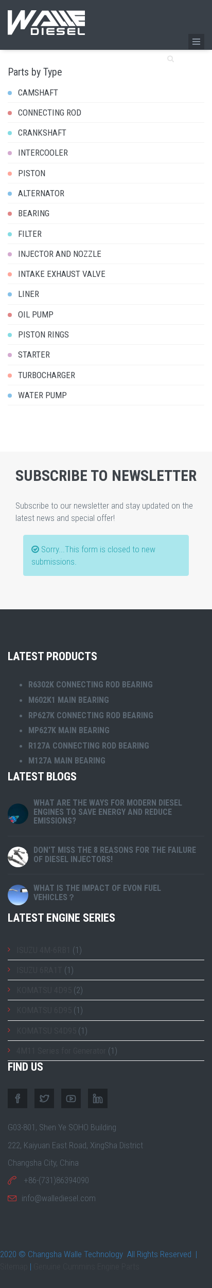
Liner (28, 294)
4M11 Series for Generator (61, 1051)
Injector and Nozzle (59, 254)
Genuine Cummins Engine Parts (86, 1266)
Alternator (41, 193)
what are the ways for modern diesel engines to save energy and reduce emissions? (107, 812)
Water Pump (42, 395)
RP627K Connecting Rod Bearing (90, 715)
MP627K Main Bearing (69, 730)
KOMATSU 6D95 (44, 1010)
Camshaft (38, 92)
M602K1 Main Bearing (68, 700)
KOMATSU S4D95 (46, 1030)
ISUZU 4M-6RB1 (43, 950)
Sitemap (14, 1266)
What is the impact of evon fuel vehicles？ (97, 892)
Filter (30, 234)
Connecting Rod (49, 112)
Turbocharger (46, 375)
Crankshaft (42, 132)
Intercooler (43, 152)
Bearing (33, 213)
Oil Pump (36, 314)
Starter (34, 354)
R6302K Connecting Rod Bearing (90, 684)
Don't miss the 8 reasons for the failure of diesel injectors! (114, 854)
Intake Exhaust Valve (61, 274)
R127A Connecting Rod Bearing (88, 746)
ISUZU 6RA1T (39, 970)
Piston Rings (43, 334)
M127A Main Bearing (66, 761)
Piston (31, 173)
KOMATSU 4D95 (44, 990)
